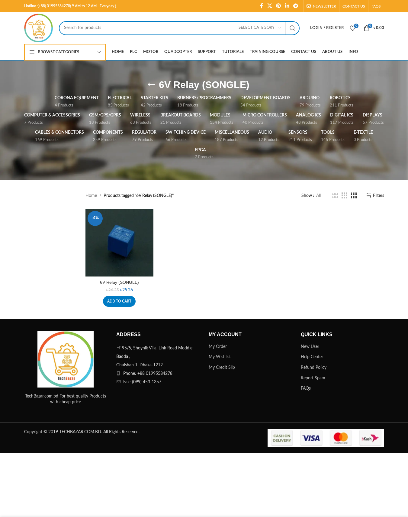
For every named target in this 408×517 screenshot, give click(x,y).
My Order (218, 347)
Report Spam (313, 378)
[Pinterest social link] (278, 6)
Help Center (312, 357)
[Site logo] (38, 28)
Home (91, 196)
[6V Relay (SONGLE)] (119, 243)
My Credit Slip (222, 367)
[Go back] (151, 85)
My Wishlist (220, 357)
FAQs (306, 388)
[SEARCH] (293, 28)
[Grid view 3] (344, 196)
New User (310, 347)
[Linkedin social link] (287, 6)
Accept (385, 506)
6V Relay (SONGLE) (119, 282)
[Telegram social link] (295, 6)
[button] (119, 301)
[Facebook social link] (261, 6)
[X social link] (269, 6)
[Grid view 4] (354, 196)
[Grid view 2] (335, 196)
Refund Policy (313, 367)
